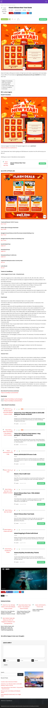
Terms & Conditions (7, 87)
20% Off (3, 262)
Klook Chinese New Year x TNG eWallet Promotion (27, 494)
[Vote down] (17, 409)
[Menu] (1, 1)
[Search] (46, 1)
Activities (24, 10)
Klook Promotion (6, 84)
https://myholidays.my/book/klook (9, 392)
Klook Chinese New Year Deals (24, 514)
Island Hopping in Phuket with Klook (26, 533)
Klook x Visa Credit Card (22, 474)
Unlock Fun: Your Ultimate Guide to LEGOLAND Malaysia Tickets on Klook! (29, 413)
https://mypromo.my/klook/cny (9, 147)
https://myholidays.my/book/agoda (13, 399)
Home (2, 5)
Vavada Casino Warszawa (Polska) (9, 681)
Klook (29, 10)
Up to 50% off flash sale (8, 85)
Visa (19, 475)
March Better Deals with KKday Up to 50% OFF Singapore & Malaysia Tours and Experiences (7, 628)
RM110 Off (3, 246)
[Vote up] (19, 409)
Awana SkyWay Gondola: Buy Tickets (26, 553)
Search (2, 672)
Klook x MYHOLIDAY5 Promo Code (25, 454)
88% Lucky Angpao (6, 82)
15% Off (2, 268)
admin (11, 10)
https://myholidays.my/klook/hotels (13, 401)
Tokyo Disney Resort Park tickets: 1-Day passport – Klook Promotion (27, 434)
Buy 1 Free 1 (3, 224)
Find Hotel (5, 89)
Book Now (43, 19)
